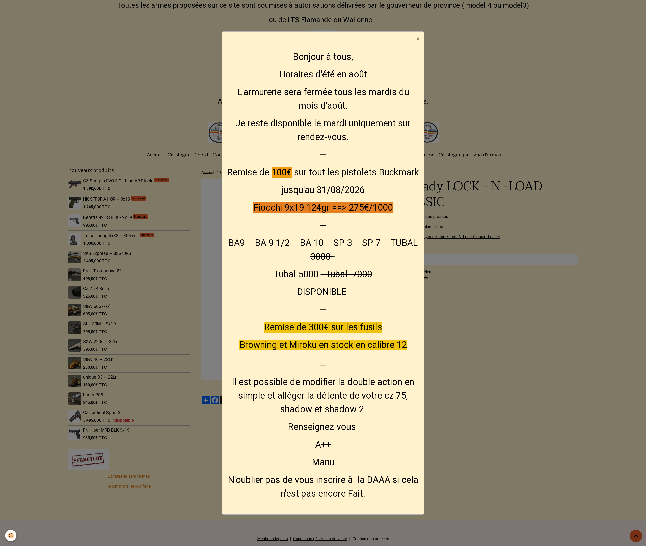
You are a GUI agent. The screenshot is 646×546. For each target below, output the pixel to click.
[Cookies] (10, 535)
